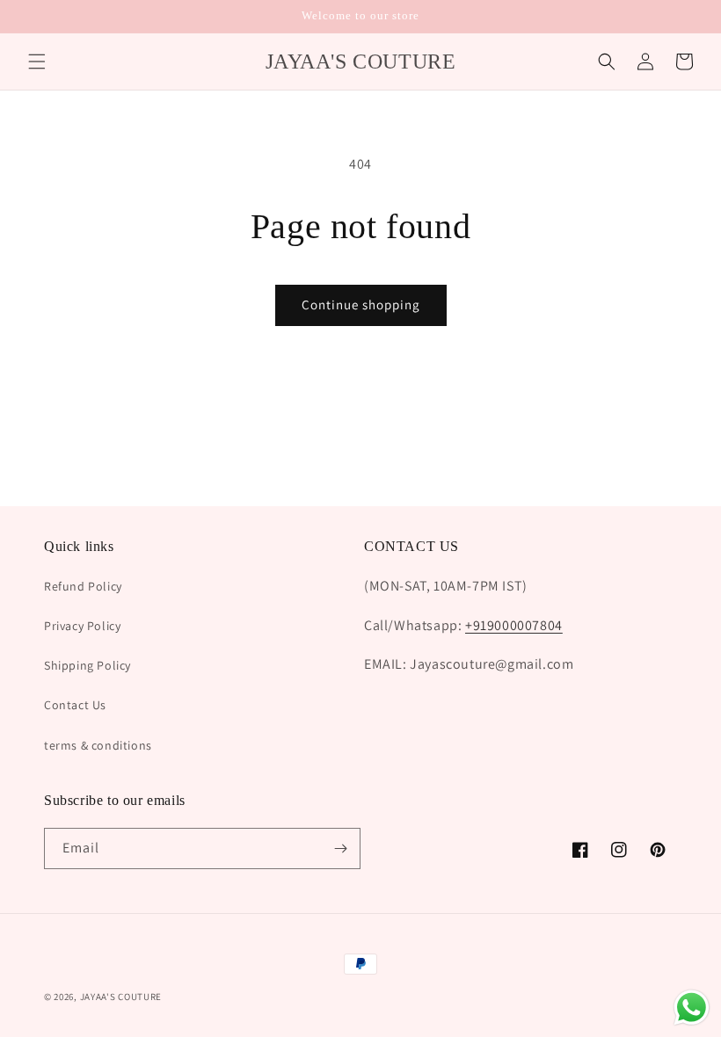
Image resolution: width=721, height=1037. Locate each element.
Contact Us (75, 705)
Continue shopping (361, 304)
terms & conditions (98, 745)
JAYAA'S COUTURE (121, 996)
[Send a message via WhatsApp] (691, 1007)
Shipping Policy (87, 665)
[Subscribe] (340, 848)
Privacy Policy (82, 626)
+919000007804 (514, 625)
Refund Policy (83, 586)
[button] (37, 61)
